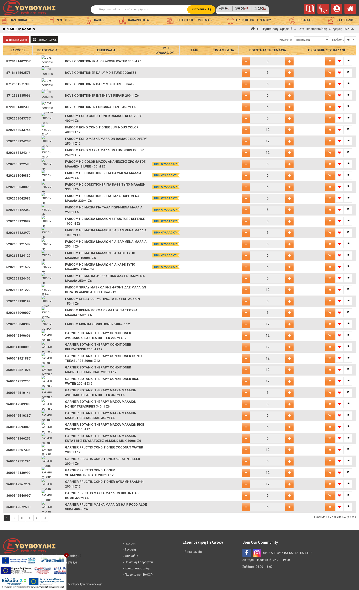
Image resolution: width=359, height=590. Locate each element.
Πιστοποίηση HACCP (139, 574)
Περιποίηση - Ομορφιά (277, 29)
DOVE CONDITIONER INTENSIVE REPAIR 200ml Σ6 (102, 95)
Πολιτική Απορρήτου (139, 562)
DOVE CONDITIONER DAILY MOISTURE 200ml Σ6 (100, 73)
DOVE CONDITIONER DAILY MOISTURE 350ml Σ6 (100, 84)
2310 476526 (68, 562)
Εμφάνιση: (338, 39)
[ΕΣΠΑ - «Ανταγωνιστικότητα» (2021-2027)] (33, 560)
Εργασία (130, 549)
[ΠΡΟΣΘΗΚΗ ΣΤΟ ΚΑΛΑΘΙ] (330, 61)
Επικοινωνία (193, 551)
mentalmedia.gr (92, 584)
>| (45, 518)
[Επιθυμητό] (339, 61)
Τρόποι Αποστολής (138, 568)
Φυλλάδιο (131, 556)
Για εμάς (130, 543)
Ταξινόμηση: (286, 39)
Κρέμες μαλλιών (343, 29)
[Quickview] (348, 61)
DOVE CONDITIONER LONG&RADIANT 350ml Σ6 (100, 107)
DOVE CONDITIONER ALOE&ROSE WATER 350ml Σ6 (103, 61)
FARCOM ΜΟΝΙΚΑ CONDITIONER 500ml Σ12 (97, 324)
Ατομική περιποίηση (313, 29)
